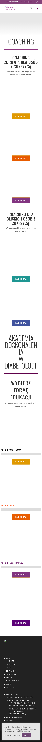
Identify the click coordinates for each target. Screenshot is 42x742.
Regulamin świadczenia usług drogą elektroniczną (22, 711)
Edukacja (11, 671)
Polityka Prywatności (22, 697)
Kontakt (10, 687)
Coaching (11, 674)
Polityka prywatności (12, 735)
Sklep (9, 677)
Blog (8, 684)
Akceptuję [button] (26, 735)
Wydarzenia (12, 681)
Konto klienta (14, 717)
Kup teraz (21, 116)
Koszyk (10, 720)
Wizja (12, 667)
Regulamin (12, 694)
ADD (8, 658)
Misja (12, 664)
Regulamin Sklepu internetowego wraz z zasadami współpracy (22, 703)
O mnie (13, 661)
